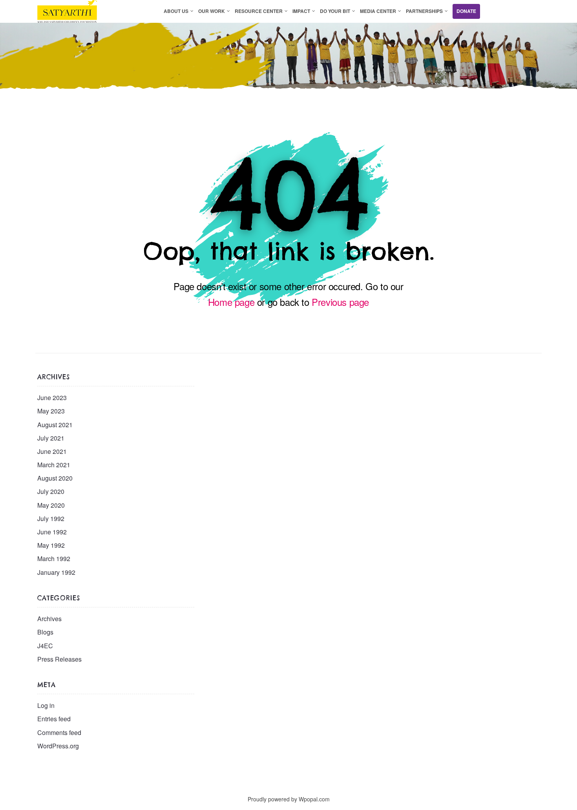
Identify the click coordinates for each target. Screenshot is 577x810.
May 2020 (51, 505)
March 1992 (53, 558)
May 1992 (51, 545)
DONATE (466, 11)
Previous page (340, 302)
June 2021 (52, 451)
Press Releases (59, 659)
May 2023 (51, 410)
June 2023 (52, 397)
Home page (231, 302)
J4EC (45, 645)
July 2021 (50, 437)
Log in (46, 705)
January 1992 (56, 572)
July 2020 (50, 491)
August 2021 (55, 424)
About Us (176, 11)
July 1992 (50, 518)
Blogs (45, 631)
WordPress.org (58, 745)
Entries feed (54, 718)
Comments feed (59, 732)
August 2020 (55, 478)
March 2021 (53, 464)
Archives (49, 618)
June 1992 (52, 531)
